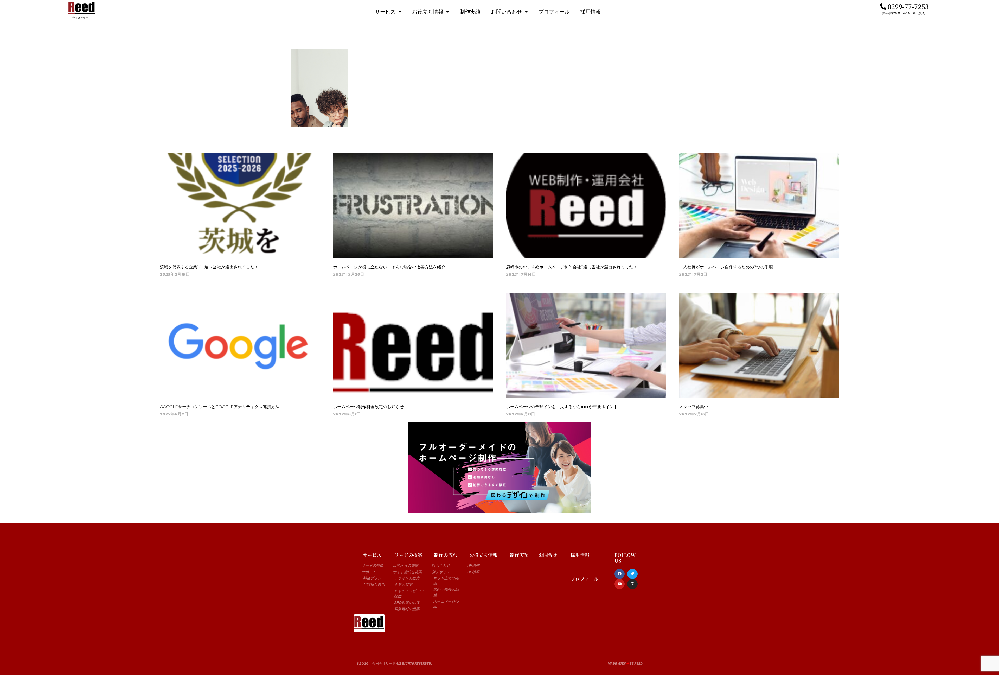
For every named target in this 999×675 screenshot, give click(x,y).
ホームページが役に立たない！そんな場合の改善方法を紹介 (389, 266)
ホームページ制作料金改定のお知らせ (368, 406)
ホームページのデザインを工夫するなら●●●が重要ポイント (562, 406)
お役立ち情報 (427, 11)
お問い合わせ (506, 11)
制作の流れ (445, 554)
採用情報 (590, 11)
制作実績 (470, 11)
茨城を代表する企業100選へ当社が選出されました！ (209, 266)
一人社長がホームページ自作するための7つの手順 (726, 266)
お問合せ (548, 554)
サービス (385, 11)
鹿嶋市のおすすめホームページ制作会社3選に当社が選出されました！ (571, 266)
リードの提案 (408, 554)
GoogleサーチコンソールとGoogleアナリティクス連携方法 (219, 406)
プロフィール (554, 11)
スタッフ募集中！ (695, 406)
